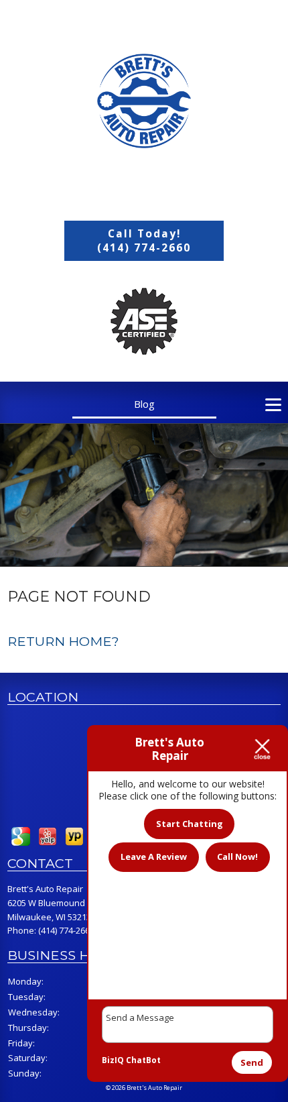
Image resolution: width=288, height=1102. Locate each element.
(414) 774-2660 (66, 930)
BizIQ (113, 1060)
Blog (144, 403)
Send (251, 1062)
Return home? (63, 641)
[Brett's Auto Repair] (144, 101)
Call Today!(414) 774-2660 (144, 240)
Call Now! (237, 856)
